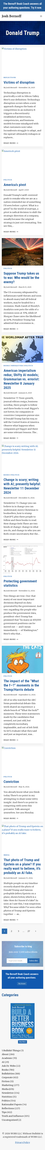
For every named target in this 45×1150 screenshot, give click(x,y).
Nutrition (7, 1096)
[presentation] (22, 61)
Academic (7, 1058)
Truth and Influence (13, 1116)
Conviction (11, 782)
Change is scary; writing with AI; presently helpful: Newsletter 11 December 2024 (22, 486)
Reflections (10, 77)
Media (6, 855)
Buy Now (22, 1042)
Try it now (36, 7)
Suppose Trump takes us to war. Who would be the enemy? (21, 277)
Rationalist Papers (12, 1104)
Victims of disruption (19, 82)
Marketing (7, 1085)
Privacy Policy (22, 1142)
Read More (11, 143)
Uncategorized (10, 1120)
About (5, 1054)
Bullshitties (8, 1073)
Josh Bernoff (11, 87)
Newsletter (17, 366)
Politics (8, 180)
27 (28, 931)
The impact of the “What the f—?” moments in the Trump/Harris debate (21, 685)
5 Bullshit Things (11, 1050)
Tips (4, 1112)
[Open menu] (41, 16)
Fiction (5, 1081)
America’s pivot (15, 185)
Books (6, 366)
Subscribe (33, 961)
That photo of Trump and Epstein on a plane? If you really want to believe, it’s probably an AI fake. (22, 866)
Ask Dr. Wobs (9, 1065)
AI (3, 1062)
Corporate (7, 1077)
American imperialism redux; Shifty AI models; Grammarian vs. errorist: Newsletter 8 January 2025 (21, 379)
